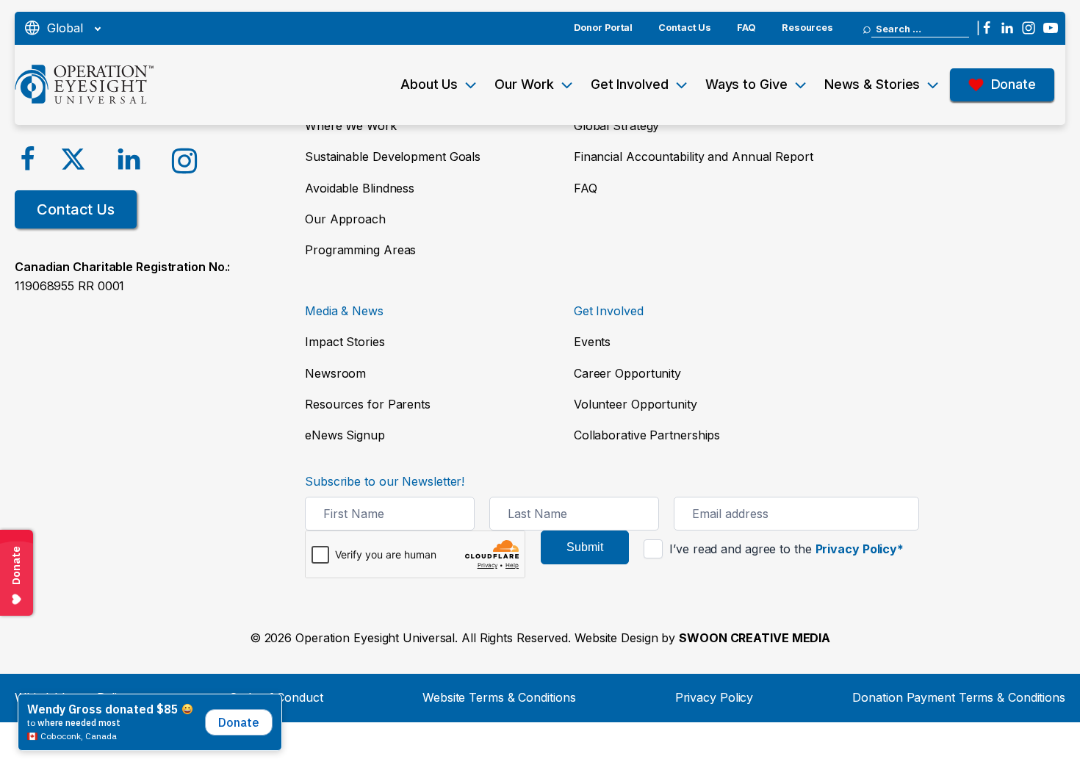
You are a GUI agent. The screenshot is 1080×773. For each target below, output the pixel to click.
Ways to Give (746, 84)
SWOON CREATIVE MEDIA (754, 637)
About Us (429, 84)
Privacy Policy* (860, 549)
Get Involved (630, 84)
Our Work (523, 84)
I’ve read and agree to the (785, 549)
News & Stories (872, 84)
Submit (584, 547)
